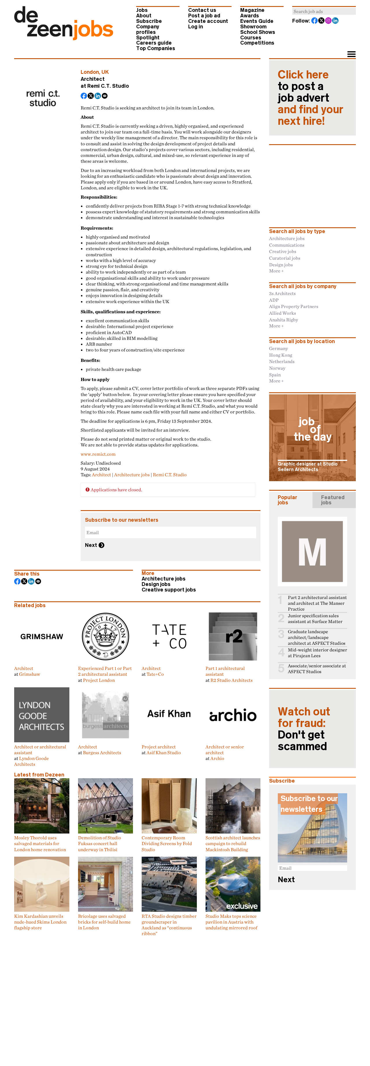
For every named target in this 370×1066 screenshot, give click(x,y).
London (90, 72)
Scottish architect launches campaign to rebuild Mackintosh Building (233, 843)
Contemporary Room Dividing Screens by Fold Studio (167, 843)
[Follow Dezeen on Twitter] (321, 21)
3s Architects (282, 293)
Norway (277, 368)
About (143, 15)
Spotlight (148, 37)
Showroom (253, 26)
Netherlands (282, 361)
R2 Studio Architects (231, 680)
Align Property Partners (293, 306)
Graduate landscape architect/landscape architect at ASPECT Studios (316, 637)
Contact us (202, 10)
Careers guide (154, 42)
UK (105, 72)
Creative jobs (282, 251)
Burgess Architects (102, 752)
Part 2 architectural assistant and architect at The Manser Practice (317, 603)
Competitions (257, 42)
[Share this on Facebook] (84, 96)
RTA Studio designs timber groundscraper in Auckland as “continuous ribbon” (169, 924)
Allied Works (282, 313)
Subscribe (149, 21)
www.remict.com (98, 454)
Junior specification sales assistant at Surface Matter (315, 618)
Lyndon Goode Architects (31, 761)
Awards (249, 15)
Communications (286, 245)
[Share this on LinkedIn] (98, 96)
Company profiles (147, 29)
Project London (99, 680)
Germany (278, 348)
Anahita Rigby (283, 320)
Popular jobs (287, 500)
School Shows (257, 32)
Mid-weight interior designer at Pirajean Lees (317, 652)
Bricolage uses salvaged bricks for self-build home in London (104, 922)
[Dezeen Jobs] (63, 38)
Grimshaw (29, 674)
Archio (217, 758)
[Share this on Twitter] (91, 96)
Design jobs (156, 584)
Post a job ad (204, 15)
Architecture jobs (132, 474)
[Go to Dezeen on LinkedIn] (335, 21)
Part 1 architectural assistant (225, 671)
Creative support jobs (169, 589)
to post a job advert (310, 98)
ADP (274, 300)
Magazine (252, 10)
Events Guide (256, 21)
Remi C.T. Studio (108, 86)
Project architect (159, 746)
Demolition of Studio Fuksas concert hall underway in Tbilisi (99, 843)
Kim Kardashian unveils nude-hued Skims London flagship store (40, 922)
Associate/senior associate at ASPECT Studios (317, 668)
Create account (208, 21)
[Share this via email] (104, 96)
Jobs (142, 10)
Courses (250, 37)
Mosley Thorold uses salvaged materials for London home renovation (40, 843)
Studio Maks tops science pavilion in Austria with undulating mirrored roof (231, 922)
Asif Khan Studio (164, 752)
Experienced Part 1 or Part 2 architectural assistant (105, 671)
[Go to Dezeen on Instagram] (328, 21)
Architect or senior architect (225, 749)
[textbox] (324, 11)
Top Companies (155, 48)
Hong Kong (280, 355)
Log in (195, 26)
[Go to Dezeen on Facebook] (314, 21)
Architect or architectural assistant (40, 749)
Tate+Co (155, 674)
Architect (101, 474)
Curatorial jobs (284, 258)
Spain (275, 375)
